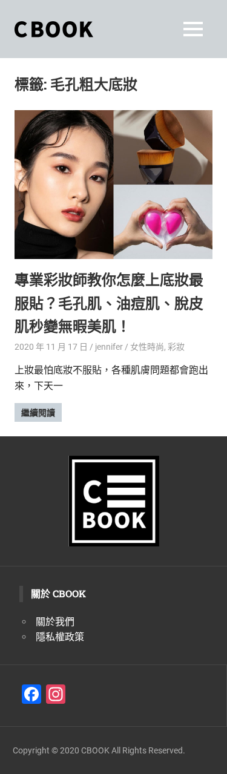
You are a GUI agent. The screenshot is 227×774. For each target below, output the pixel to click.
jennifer (109, 347)
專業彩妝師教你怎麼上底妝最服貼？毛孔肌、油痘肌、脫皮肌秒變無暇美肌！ (109, 303)
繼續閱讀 (38, 413)
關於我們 (55, 622)
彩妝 (176, 347)
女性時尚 (147, 347)
